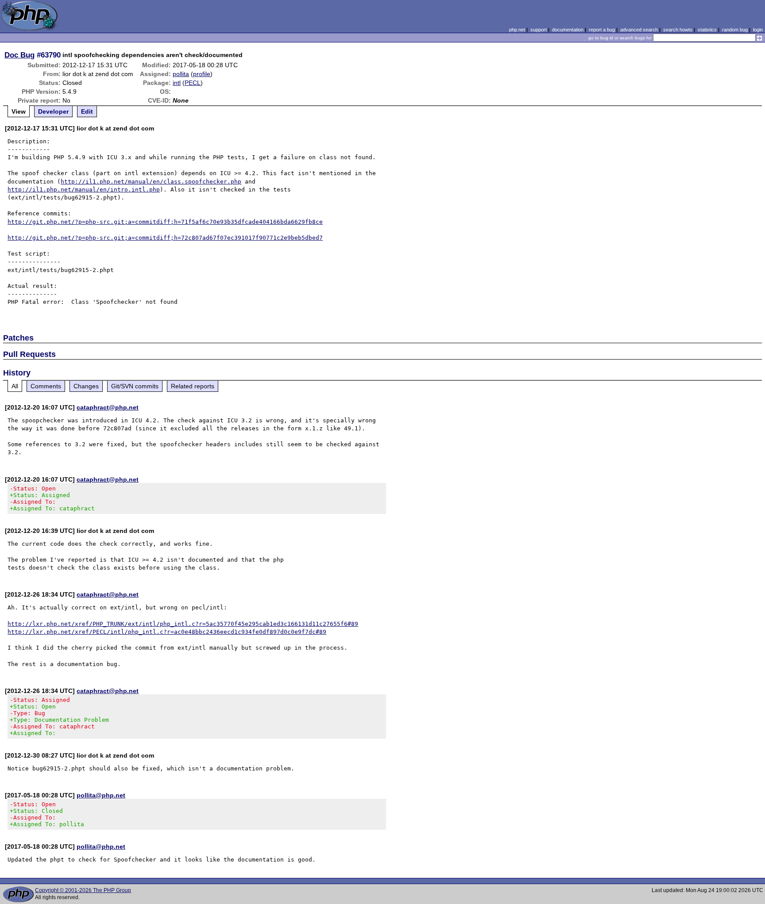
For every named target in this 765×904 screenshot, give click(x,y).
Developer (53, 111)
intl (177, 82)
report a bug (602, 29)
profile (201, 73)
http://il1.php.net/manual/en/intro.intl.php (84, 189)
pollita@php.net (101, 795)
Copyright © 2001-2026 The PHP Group (83, 890)
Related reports (192, 386)
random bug (735, 29)
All (15, 386)
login (758, 29)
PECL (193, 82)
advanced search (639, 29)
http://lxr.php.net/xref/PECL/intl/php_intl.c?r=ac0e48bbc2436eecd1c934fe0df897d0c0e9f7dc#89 (167, 631)
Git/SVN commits (134, 386)
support (538, 29)
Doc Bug (19, 54)
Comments (46, 386)
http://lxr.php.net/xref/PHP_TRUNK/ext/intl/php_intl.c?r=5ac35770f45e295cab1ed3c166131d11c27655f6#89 (183, 624)
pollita (181, 73)
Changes (86, 386)
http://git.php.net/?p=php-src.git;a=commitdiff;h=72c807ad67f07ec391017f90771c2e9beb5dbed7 (165, 237)
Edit (87, 111)
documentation (567, 29)
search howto (677, 29)
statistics (707, 29)
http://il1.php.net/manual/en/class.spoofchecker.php (151, 181)
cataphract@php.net (108, 407)
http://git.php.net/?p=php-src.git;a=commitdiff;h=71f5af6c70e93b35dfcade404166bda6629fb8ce (165, 221)
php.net (517, 29)
